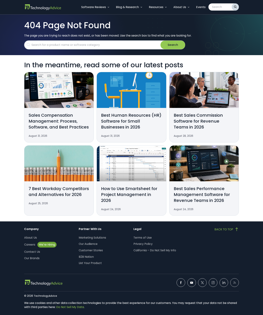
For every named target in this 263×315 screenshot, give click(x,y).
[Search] (235, 7)
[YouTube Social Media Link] (191, 282)
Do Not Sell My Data (70, 307)
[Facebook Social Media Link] (181, 282)
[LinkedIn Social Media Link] (224, 282)
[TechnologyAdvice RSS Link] (234, 282)
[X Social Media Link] (202, 282)
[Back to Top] (227, 229)
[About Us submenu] (188, 7)
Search (173, 45)
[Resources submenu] (166, 7)
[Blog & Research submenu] (141, 7)
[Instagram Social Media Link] (213, 282)
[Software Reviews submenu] (108, 7)
